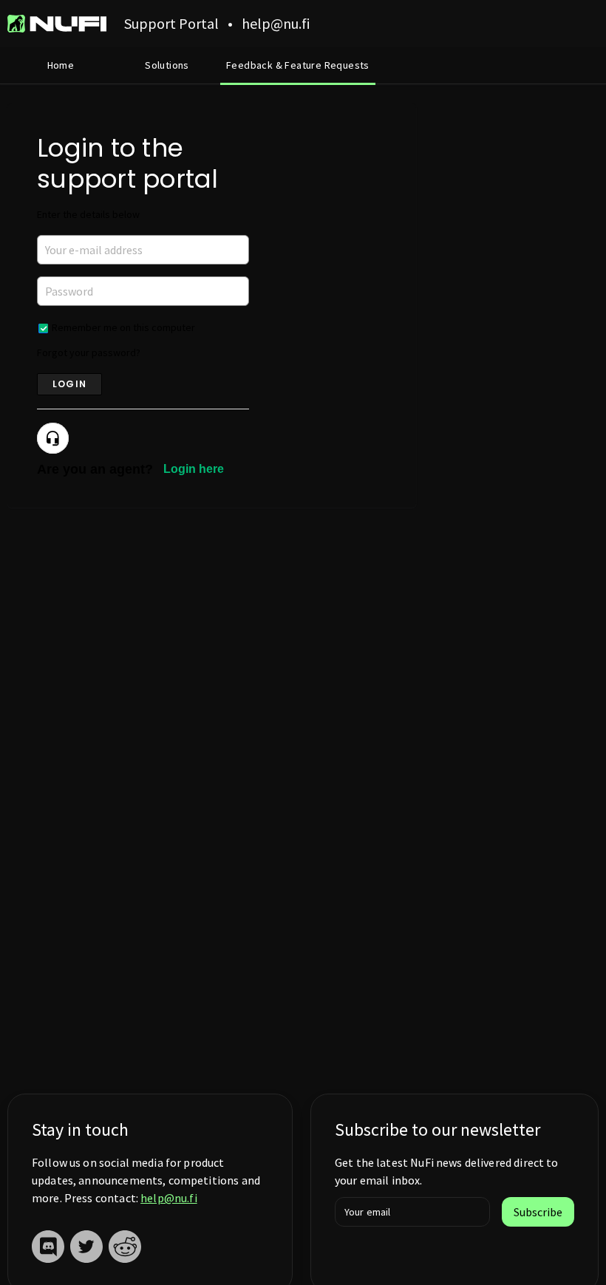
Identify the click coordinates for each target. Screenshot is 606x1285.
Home (61, 65)
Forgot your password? (88, 352)
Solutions (167, 65)
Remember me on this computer (123, 327)
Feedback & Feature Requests (298, 65)
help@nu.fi (168, 1197)
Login (69, 384)
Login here (193, 469)
